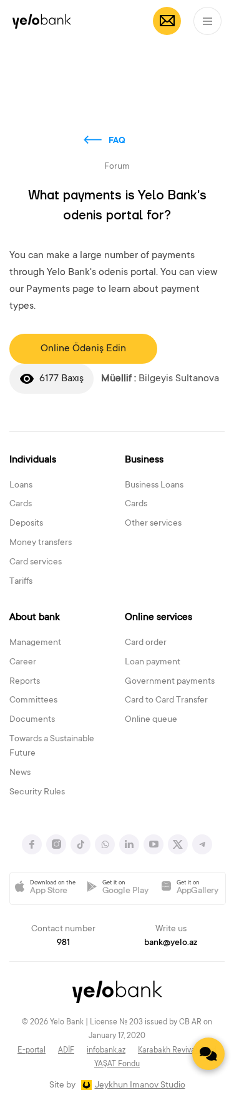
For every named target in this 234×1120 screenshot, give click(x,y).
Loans (20, 486)
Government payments (170, 682)
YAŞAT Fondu (117, 1064)
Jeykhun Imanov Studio (140, 1086)
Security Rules (37, 793)
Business (144, 460)
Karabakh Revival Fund (177, 1050)
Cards (20, 504)
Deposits (26, 524)
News (20, 773)
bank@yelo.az (170, 943)
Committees (33, 701)
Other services (153, 524)
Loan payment (152, 663)
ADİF (66, 1050)
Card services (35, 563)
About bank (34, 617)
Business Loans (154, 486)
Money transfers (40, 543)
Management (35, 643)
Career (22, 663)
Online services (158, 617)
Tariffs (20, 582)
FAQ (117, 141)
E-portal (31, 1050)
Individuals (32, 460)
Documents (32, 720)
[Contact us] (208, 1054)
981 (63, 943)
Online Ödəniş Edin (83, 348)
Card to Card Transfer (166, 701)
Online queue (151, 720)
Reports (24, 682)
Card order (146, 643)
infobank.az (106, 1050)
